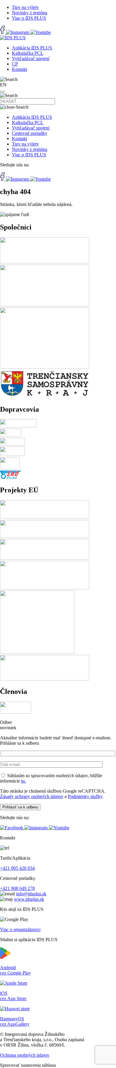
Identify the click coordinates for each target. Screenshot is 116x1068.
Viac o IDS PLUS (29, 18)
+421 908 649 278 (17, 888)
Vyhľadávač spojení (30, 58)
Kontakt (19, 69)
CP (15, 63)
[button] (2, 92)
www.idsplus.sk (29, 899)
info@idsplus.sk (31, 893)
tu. (23, 780)
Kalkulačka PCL (27, 53)
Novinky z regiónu (29, 12)
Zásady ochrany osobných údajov (31, 796)
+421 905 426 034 (17, 868)
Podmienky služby (85, 796)
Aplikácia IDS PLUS (32, 47)
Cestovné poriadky (29, 133)
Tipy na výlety (25, 7)
